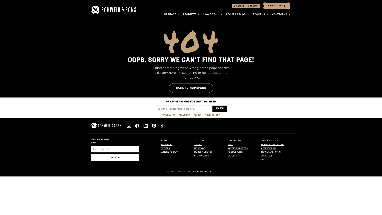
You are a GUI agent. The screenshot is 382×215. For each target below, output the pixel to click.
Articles (199, 140)
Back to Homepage (191, 88)
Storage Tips (201, 155)
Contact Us (279, 14)
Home (164, 140)
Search (220, 108)
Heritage (170, 14)
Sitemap (265, 159)
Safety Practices (238, 148)
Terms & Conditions (272, 144)
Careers (232, 155)
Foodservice (235, 151)
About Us (259, 14)
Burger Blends (203, 151)
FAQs (230, 144)
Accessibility (268, 148)
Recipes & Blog (236, 14)
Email (94, 143)
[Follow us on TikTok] (162, 126)
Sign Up (115, 157)
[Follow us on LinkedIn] (146, 126)
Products (189, 14)
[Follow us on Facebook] (137, 126)
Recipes (184, 115)
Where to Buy (169, 151)
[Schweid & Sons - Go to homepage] (113, 10)
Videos (198, 144)
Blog (197, 115)
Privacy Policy (269, 140)
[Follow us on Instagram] (129, 126)
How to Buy (211, 14)
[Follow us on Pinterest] (154, 126)
